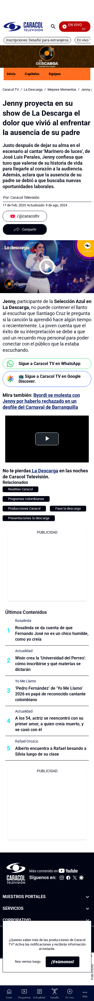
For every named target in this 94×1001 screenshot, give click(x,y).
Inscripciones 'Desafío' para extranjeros (37, 40)
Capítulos (32, 74)
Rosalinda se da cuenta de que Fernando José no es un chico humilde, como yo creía (52, 633)
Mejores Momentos (62, 89)
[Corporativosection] (87, 920)
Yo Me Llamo (25, 681)
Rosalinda (23, 621)
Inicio (11, 74)
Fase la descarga (68, 508)
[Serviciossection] (87, 908)
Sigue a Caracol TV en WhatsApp (49, 363)
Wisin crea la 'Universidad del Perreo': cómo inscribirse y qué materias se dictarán (50, 664)
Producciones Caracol (24, 508)
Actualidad (24, 651)
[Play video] (47, 266)
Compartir (29, 229)
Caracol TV (11, 89)
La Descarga (33, 89)
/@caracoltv (28, 216)
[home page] (23, 26)
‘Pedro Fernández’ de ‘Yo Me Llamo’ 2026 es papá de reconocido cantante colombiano (50, 694)
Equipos (55, 74)
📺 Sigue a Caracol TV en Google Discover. (50, 379)
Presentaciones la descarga (28, 518)
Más (85, 996)
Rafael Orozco (26, 741)
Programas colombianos (26, 499)
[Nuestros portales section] (87, 897)
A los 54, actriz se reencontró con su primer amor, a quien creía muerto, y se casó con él (49, 724)
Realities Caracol (20, 489)
